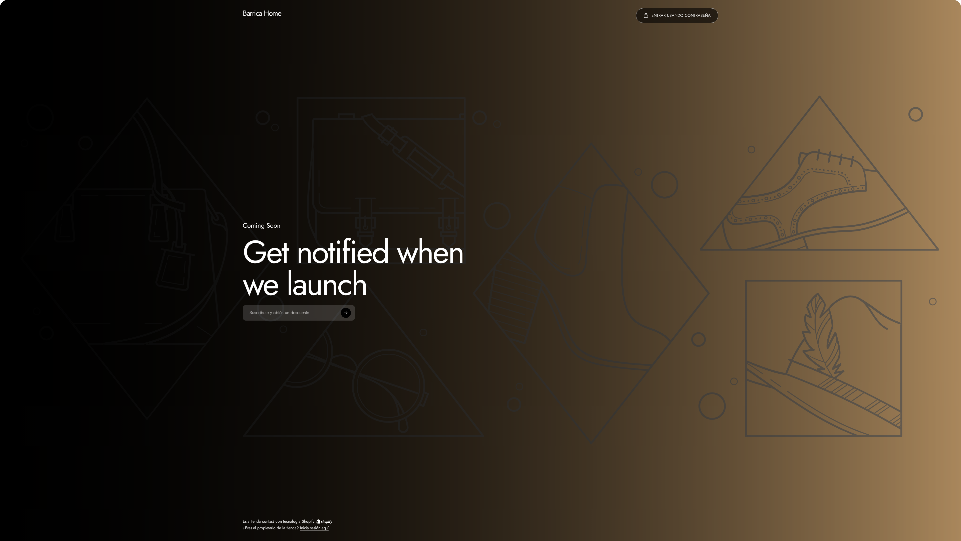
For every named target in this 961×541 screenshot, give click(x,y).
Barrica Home (262, 13)
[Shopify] (324, 521)
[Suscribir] (346, 313)
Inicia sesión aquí (314, 527)
